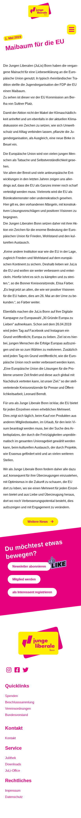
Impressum (12, 790)
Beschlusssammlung (19, 702)
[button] (71, 29)
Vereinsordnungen (18, 708)
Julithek (10, 758)
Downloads (13, 764)
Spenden (11, 696)
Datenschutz (14, 797)
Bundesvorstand (16, 715)
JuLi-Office (12, 770)
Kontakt (10, 738)
